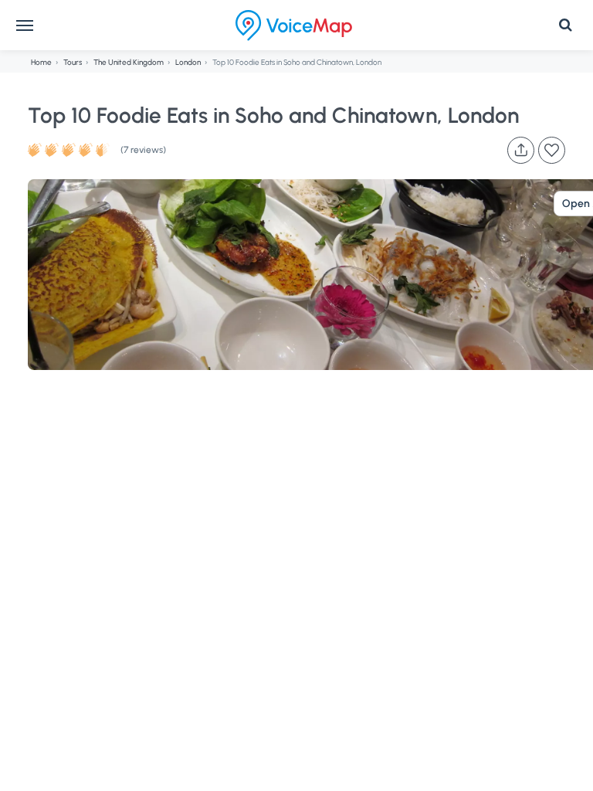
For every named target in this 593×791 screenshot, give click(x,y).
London (188, 62)
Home (41, 62)
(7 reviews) (143, 149)
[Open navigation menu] (24, 25)
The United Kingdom (128, 62)
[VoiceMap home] (294, 25)
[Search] (565, 25)
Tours (72, 62)
